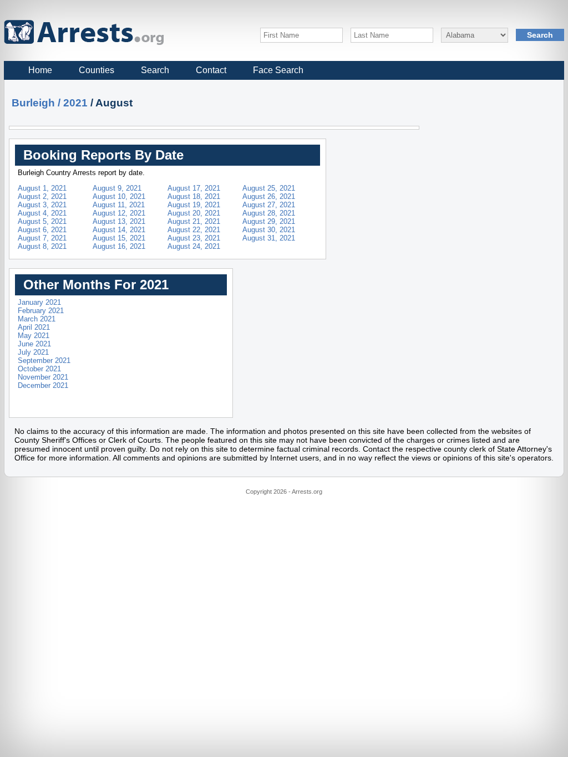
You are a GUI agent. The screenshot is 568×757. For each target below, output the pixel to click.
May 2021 (33, 335)
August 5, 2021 (42, 221)
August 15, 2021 (119, 238)
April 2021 (34, 327)
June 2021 (34, 344)
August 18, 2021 (194, 196)
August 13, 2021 (119, 221)
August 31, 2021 (268, 238)
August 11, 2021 (119, 205)
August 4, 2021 (42, 213)
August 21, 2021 (194, 221)
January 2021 (39, 302)
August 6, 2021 (42, 230)
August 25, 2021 (268, 188)
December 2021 (43, 385)
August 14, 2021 (119, 230)
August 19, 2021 (194, 205)
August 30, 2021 (268, 230)
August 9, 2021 (117, 188)
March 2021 (36, 319)
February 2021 (41, 310)
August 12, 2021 (119, 213)
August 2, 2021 (42, 196)
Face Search (278, 70)
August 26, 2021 (268, 196)
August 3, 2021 (42, 205)
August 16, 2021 (119, 246)
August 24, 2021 (194, 246)
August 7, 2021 (42, 238)
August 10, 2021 (119, 196)
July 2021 (33, 352)
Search (155, 70)
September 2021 (44, 360)
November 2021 (43, 377)
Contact (211, 70)
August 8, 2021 (42, 246)
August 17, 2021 (194, 188)
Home (40, 70)
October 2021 (39, 369)
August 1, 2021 (42, 188)
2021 (75, 103)
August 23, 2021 (194, 238)
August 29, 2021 (268, 221)
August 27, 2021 (268, 205)
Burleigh (33, 103)
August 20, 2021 (194, 213)
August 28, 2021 (268, 213)
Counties (96, 70)
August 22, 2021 (194, 230)
